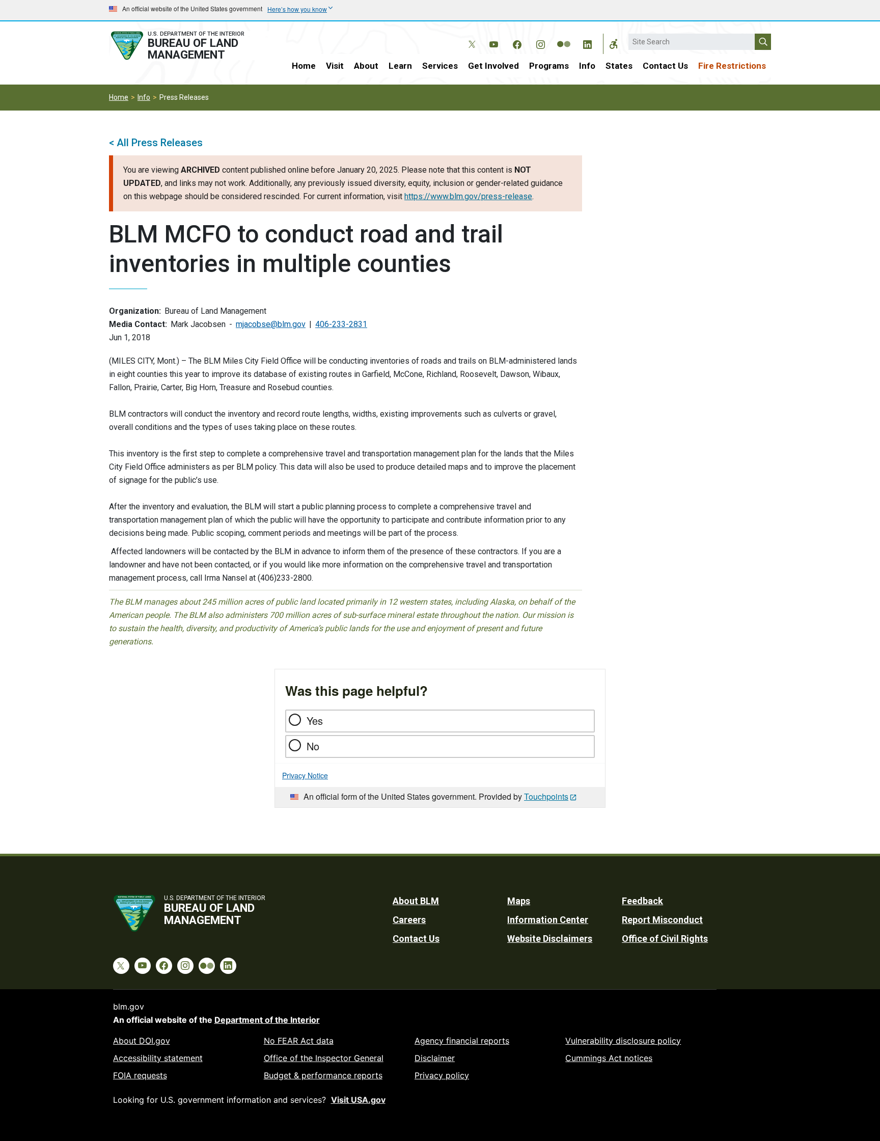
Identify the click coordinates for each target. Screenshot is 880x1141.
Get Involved (493, 66)
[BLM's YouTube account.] (493, 43)
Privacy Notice (305, 775)
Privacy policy (442, 1075)
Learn (400, 66)
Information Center (547, 919)
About (366, 66)
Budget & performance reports (323, 1075)
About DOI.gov (141, 1041)
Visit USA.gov (358, 1100)
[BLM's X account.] (470, 37)
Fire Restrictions (732, 66)
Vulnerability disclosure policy (623, 1041)
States (619, 66)
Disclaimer (435, 1058)
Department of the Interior (267, 1020)
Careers (409, 919)
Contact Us (665, 66)
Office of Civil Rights (665, 938)
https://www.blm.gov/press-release (468, 196)
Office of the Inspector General (323, 1058)
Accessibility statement (158, 1058)
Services (440, 66)
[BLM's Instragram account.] (540, 43)
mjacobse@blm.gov (271, 324)
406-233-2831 (341, 324)
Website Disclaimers (549, 938)
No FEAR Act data (299, 1041)
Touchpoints (546, 796)
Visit (335, 66)
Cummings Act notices (608, 1058)
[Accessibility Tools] (613, 44)
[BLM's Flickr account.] (564, 37)
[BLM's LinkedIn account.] (587, 43)
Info (587, 66)
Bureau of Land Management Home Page (189, 45)
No (313, 746)
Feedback (642, 900)
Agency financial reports (462, 1041)
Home (304, 66)
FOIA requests (140, 1075)
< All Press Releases (156, 143)
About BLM (416, 900)
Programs (549, 66)
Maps (518, 900)
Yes (315, 720)
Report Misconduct (662, 919)
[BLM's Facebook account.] (517, 43)
